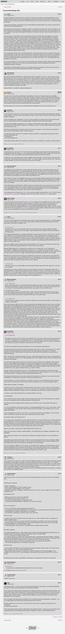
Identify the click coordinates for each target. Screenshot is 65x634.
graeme (9, 92)
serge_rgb (7, 566)
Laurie (8, 14)
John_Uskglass (9, 283)
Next (61, 7)
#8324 (59, 562)
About (49, 1)
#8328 (59, 582)
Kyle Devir (9, 110)
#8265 (59, 14)
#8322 (59, 473)
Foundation (56, 1)
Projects (22, 1)
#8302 (59, 331)
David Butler (10, 148)
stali (24, 192)
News (37, 1)
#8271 (59, 148)
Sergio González (11, 473)
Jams (27, 1)
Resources (42, 1)
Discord (32, 1)
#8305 (59, 457)
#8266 (59, 73)
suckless (50, 192)
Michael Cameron (11, 166)
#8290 (59, 198)
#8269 (59, 92)
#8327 (59, 574)
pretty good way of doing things (11, 194)
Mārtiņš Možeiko (11, 562)
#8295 (59, 216)
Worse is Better (24, 207)
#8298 (59, 279)
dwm (45, 194)
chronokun (8, 227)
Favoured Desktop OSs (10, 4)
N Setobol (9, 457)
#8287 (59, 166)
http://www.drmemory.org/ (18, 570)
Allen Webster (10, 73)
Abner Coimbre (11, 198)
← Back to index (7, 7)
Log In (62, 1)
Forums (2, 4)
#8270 (59, 110)
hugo (8, 582)
